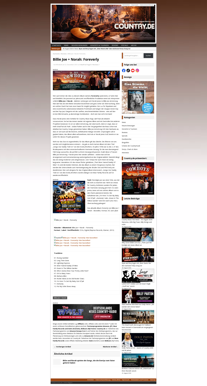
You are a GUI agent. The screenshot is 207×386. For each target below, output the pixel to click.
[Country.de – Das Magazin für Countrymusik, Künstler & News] (103, 24)
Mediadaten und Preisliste (139, 380)
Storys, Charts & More (129, 149)
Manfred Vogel (85, 65)
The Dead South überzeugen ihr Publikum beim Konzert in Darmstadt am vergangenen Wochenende (137, 327)
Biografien (125, 142)
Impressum (134, 5)
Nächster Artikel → (110, 347)
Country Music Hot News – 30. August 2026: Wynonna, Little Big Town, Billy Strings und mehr (137, 222)
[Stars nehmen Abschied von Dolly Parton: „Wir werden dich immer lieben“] (138, 296)
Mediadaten (126, 5)
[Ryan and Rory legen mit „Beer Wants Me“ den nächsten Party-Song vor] (138, 255)
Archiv (133, 45)
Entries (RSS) (116, 380)
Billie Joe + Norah (60, 298)
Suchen (148, 55)
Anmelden (90, 380)
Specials (124, 45)
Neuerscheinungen (79, 45)
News (66, 45)
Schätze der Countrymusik (131, 146)
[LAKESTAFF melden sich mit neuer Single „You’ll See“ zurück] (138, 276)
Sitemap (152, 380)
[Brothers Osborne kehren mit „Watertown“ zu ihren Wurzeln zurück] (138, 360)
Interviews (125, 153)
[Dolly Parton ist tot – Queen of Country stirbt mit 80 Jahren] (138, 340)
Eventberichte (126, 139)
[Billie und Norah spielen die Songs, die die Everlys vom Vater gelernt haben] (57, 363)
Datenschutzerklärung (146, 5)
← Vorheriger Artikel (62, 347)
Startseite (56, 45)
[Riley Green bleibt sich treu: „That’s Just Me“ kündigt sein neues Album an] (138, 235)
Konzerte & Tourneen (99, 45)
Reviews (115, 45)
